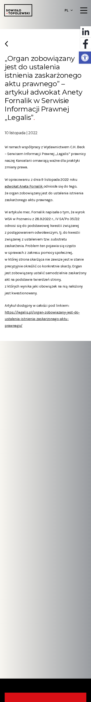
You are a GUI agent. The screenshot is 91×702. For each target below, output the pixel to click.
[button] (85, 58)
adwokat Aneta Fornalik (24, 186)
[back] (45, 46)
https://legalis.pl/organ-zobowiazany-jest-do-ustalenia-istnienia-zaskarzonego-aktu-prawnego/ (42, 319)
